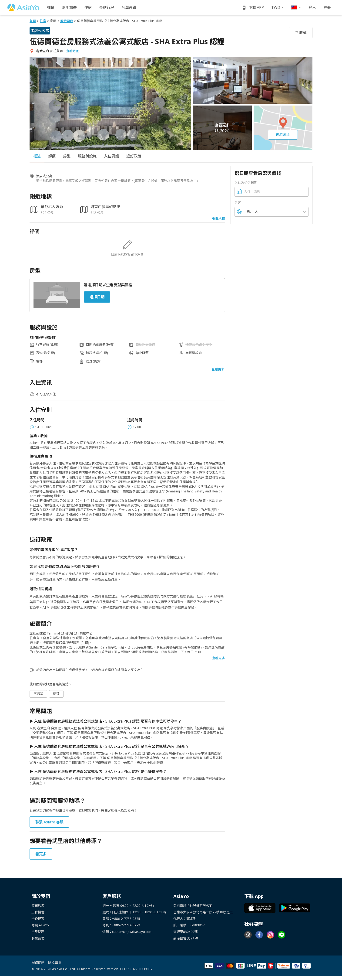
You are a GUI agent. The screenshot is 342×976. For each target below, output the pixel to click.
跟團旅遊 (69, 7)
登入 (312, 7)
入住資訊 (111, 156)
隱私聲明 (54, 962)
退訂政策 (133, 156)
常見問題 (37, 931)
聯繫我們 (37, 938)
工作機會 (37, 912)
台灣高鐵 (128, 7)
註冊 (327, 7)
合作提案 (37, 918)
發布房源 (37, 905)
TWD (275, 7)
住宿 (88, 7)
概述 (37, 156)
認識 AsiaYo (40, 925)
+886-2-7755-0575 (126, 918)
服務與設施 (87, 156)
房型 (66, 156)
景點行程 (106, 7)
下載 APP (256, 7)
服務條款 (37, 962)
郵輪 (50, 7)
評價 (52, 156)
